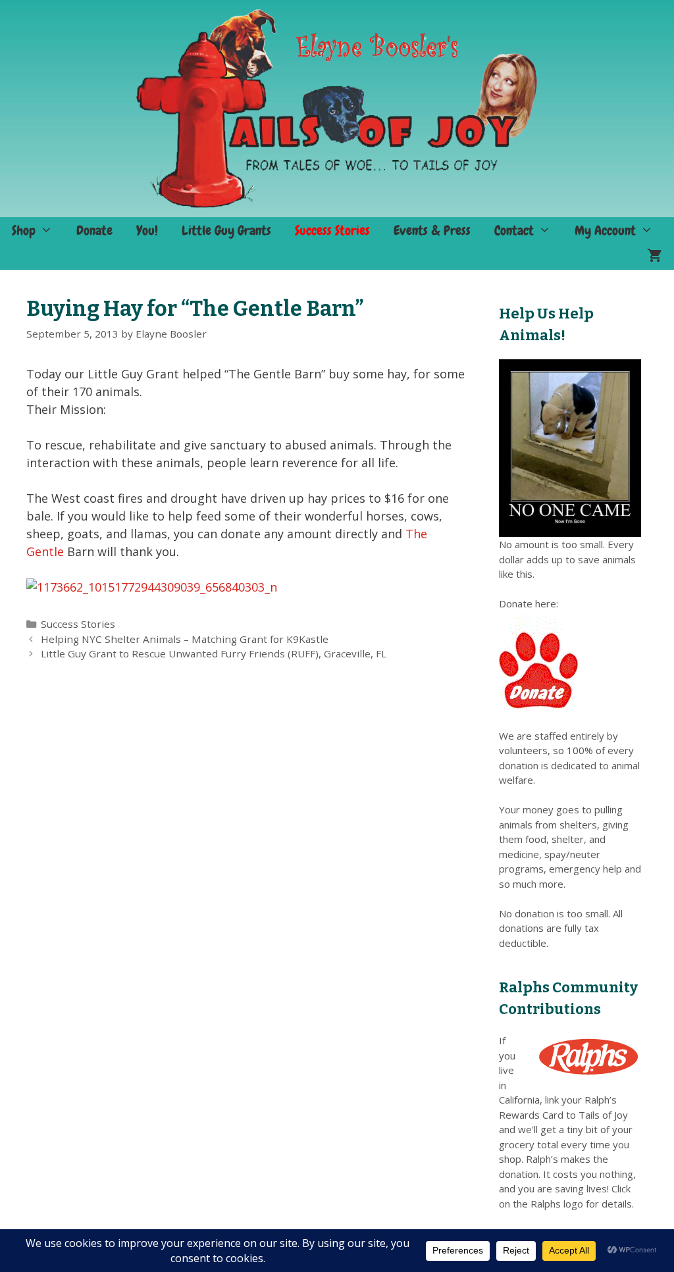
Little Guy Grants (226, 230)
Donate (94, 230)
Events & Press (432, 230)
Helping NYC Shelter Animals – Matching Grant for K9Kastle (184, 639)
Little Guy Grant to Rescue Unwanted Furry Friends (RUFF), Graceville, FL (213, 653)
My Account (605, 230)
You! (147, 230)
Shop (24, 230)
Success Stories (332, 230)
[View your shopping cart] (654, 256)
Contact (514, 230)
